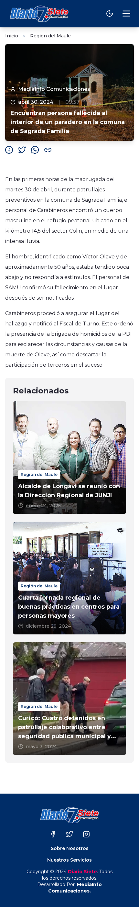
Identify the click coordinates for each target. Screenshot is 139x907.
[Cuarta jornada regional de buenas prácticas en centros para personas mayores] (69, 578)
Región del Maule (50, 36)
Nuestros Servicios (69, 860)
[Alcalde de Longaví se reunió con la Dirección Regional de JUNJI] (69, 457)
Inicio (11, 36)
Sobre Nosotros (70, 848)
